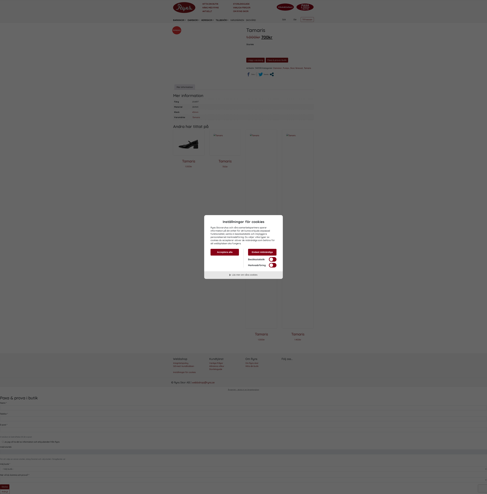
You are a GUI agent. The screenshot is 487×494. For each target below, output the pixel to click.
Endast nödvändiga (262, 252)
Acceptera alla (224, 252)
